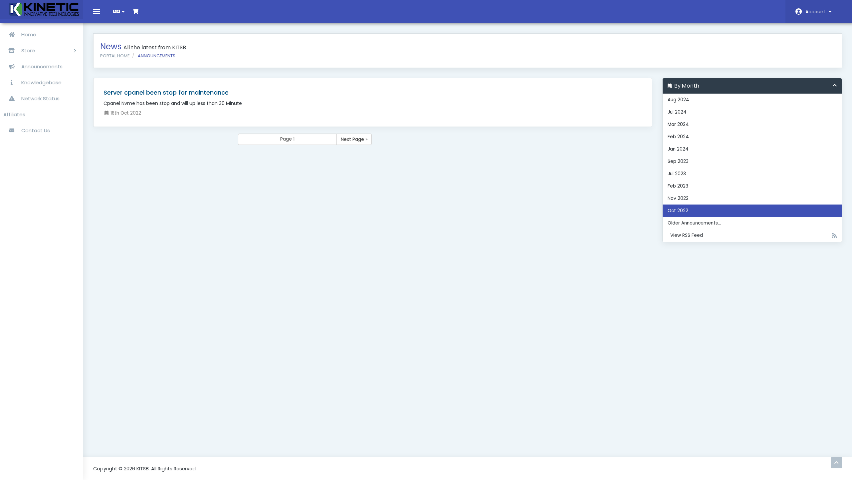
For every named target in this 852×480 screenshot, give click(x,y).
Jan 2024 (678, 149)
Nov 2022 (678, 198)
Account (816, 11)
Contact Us (35, 130)
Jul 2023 (677, 174)
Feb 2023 (678, 186)
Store (29, 50)
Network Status (40, 98)
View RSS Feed (685, 235)
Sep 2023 (678, 161)
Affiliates (14, 114)
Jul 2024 (677, 112)
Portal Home (114, 56)
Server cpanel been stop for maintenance (166, 92)
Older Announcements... (694, 223)
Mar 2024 (678, 124)
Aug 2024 (678, 100)
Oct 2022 (678, 211)
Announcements (41, 66)
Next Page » (354, 139)
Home (28, 34)
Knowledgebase (41, 82)
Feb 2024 (678, 137)
